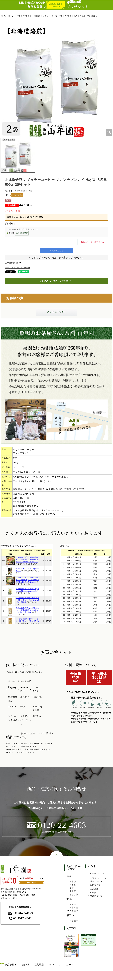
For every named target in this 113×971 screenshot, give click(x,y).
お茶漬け (74, 911)
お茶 (69, 876)
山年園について (97, 873)
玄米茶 (73, 891)
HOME (3, 16)
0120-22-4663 (23, 913)
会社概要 (94, 889)
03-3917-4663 (11, 895)
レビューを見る (17, 195)
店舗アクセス (96, 881)
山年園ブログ (96, 892)
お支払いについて (98, 878)
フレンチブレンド (24, 16)
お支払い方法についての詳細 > (37, 733)
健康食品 (74, 907)
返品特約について (13, 263)
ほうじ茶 (74, 894)
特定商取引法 (96, 896)
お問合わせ (95, 885)
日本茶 (73, 885)
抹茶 (72, 888)
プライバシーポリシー (10, 898)
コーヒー (11, 16)
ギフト (70, 915)
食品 (69, 899)
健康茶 (73, 881)
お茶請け (74, 904)
